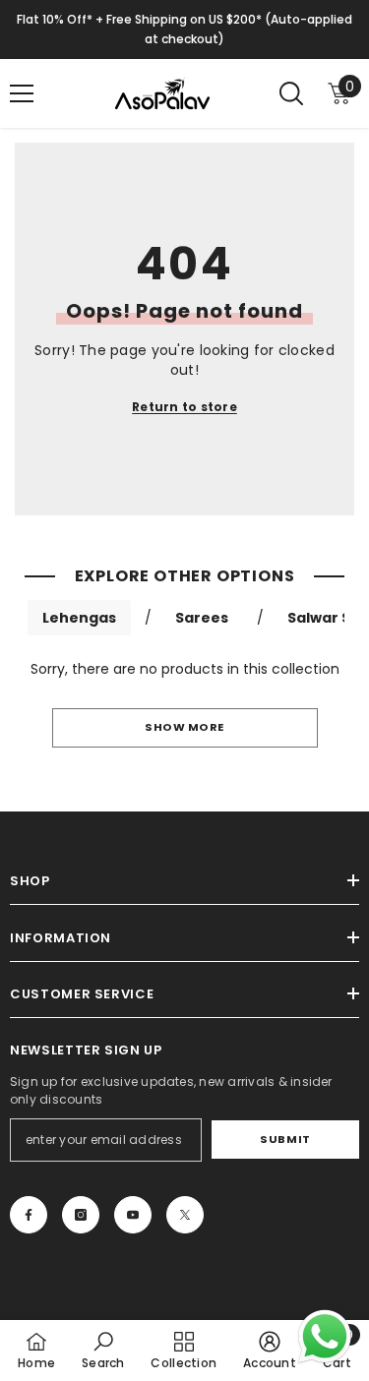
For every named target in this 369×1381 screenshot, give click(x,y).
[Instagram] (80, 1214)
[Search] (291, 93)
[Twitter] (185, 1214)
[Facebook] (28, 1214)
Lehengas (79, 618)
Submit (285, 1139)
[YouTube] (133, 1214)
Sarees (201, 618)
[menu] (21, 93)
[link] (103, 1350)
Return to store (184, 406)
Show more (184, 727)
